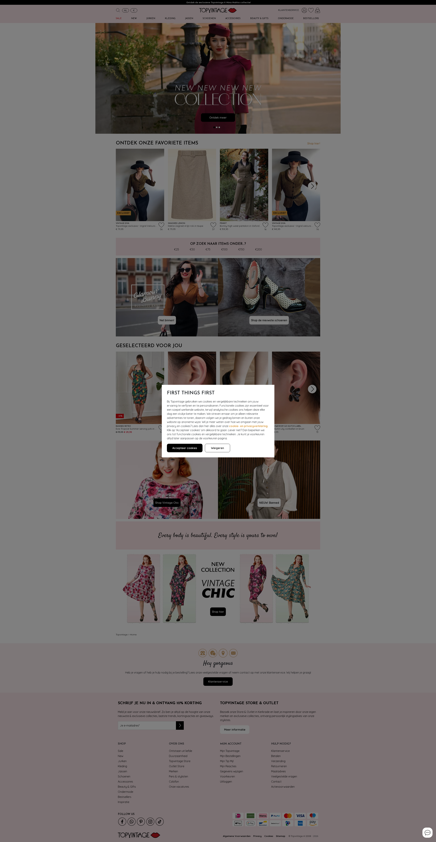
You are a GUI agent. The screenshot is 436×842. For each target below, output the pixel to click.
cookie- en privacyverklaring (248, 426)
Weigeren (217, 448)
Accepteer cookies (184, 448)
